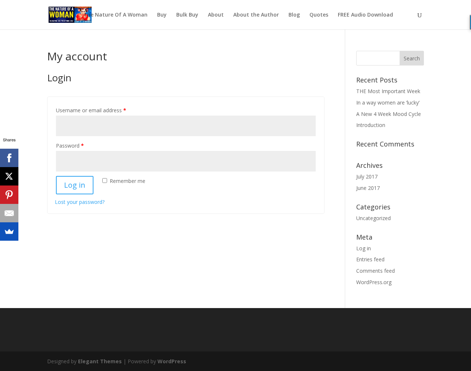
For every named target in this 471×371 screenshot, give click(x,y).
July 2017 (367, 176)
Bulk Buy (187, 15)
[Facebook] (9, 158)
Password (70, 145)
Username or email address (91, 110)
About (216, 15)
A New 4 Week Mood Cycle (388, 113)
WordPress (171, 361)
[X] (9, 176)
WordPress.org (374, 282)
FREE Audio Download (365, 15)
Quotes (318, 15)
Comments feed (375, 270)
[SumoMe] (9, 231)
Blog (294, 15)
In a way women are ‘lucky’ (387, 102)
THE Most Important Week (388, 91)
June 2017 (368, 187)
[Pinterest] (9, 195)
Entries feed (370, 259)
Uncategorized (373, 218)
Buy (162, 15)
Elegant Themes (100, 361)
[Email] (9, 213)
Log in (74, 185)
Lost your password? (80, 201)
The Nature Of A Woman (116, 15)
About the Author (256, 15)
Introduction (370, 124)
